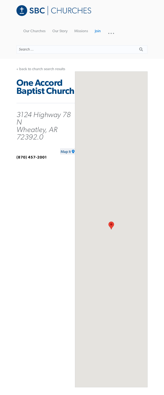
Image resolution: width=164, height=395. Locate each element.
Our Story (59, 31)
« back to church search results (40, 69)
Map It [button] (66, 152)
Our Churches (34, 31)
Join (98, 31)
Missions (81, 31)
